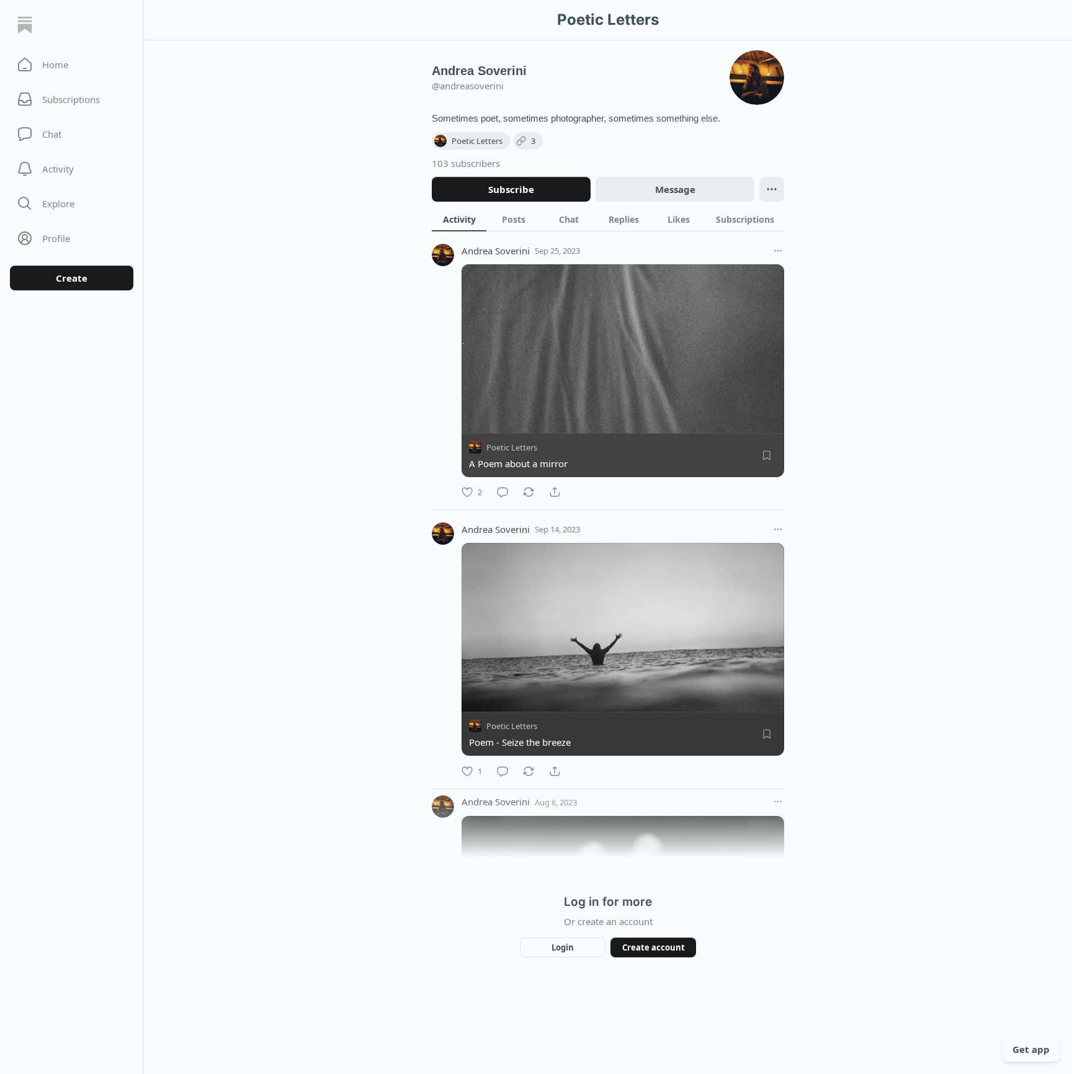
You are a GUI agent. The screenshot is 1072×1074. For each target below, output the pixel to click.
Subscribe (511, 189)
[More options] (778, 251)
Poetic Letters (511, 447)
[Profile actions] (771, 189)
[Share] (554, 492)
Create (71, 278)
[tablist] (608, 219)
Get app (1031, 1049)
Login (563, 947)
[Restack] (528, 492)
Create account (653, 947)
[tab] (459, 219)
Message (675, 189)
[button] (71, 64)
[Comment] (502, 492)
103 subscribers (466, 163)
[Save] (767, 455)
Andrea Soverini (496, 250)
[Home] (25, 25)
